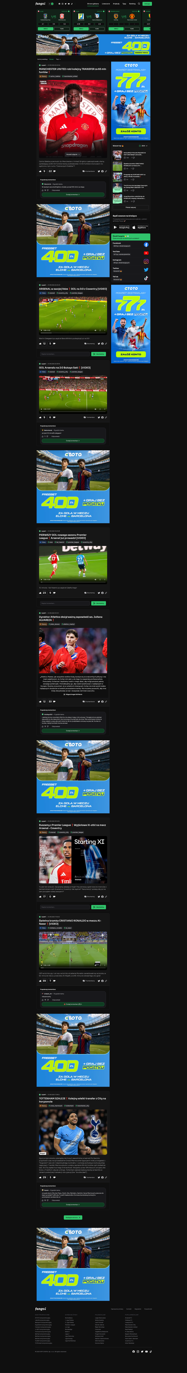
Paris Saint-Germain (131, 1338)
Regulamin (138, 1309)
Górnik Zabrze (99, 1325)
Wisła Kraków (99, 1320)
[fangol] (40, 1309)
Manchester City (130, 1325)
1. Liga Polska (69, 1320)
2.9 (99, 24)
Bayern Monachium (131, 1334)
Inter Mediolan (129, 1343)
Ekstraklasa (68, 1318)
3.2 (65, 24)
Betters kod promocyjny (43, 1336)
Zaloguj (147, 4)
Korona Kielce (99, 1343)
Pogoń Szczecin (100, 1334)
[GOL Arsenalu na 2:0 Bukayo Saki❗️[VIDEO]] (73, 389)
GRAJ (46, 29)
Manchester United (131, 1327)
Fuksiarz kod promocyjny (43, 1327)
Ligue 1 (67, 1334)
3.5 (54, 24)
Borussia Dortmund (131, 1336)
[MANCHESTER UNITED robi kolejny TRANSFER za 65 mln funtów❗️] (73, 116)
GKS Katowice (99, 1341)
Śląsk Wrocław (99, 1327)
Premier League (70, 1325)
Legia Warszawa (100, 1318)
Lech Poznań (99, 1322)
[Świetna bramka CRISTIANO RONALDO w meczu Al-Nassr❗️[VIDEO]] (73, 947)
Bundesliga (68, 1329)
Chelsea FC (128, 1320)
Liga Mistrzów (69, 1336)
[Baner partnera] (93, 44)
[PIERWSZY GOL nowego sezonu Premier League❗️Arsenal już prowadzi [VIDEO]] (73, 560)
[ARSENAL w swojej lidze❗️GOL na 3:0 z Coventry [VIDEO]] (73, 312)
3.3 (89, 24)
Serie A (67, 1331)
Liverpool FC (129, 1322)
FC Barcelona (129, 1331)
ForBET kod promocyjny (42, 1341)
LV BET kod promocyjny (42, 1329)
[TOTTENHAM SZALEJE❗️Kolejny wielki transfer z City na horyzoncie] (73, 1134)
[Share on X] (99, 171)
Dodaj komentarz (72, 194)
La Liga (67, 1327)
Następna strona (72, 1217)
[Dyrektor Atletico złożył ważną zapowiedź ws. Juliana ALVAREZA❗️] (73, 655)
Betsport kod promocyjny (43, 1322)
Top (57, 59)
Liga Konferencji (70, 1341)
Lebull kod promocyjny (42, 1320)
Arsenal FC (128, 1318)
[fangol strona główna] (40, 3)
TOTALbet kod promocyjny (43, 1343)
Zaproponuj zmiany (117, 1309)
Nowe (51, 59)
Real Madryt (129, 1329)
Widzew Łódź (99, 1336)
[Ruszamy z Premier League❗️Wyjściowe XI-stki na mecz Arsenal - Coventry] (73, 857)
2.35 (78, 24)
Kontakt (128, 1309)
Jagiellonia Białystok (101, 1331)
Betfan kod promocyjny (42, 1334)
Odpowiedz (56, 190)
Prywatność (148, 1309)
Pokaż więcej (131, 207)
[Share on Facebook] (102, 171)
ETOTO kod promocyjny (42, 1318)
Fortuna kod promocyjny (43, 1331)
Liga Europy (69, 1338)
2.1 (43, 24)
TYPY (62, 29)
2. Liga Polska (69, 1322)
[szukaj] (139, 4)
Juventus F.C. (129, 1341)
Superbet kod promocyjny (43, 1325)
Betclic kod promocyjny (42, 1338)
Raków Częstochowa (102, 1338)
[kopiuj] (106, 171)
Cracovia (98, 1329)
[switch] (51, 3)
